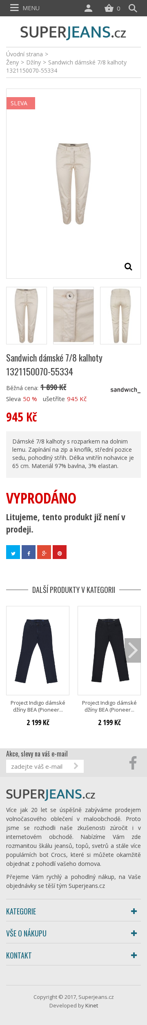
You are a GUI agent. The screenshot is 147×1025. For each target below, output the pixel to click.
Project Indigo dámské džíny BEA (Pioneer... (38, 706)
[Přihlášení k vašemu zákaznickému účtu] (90, 8)
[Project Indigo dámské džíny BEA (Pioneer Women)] (37, 650)
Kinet (91, 1005)
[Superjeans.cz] (73, 32)
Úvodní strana (24, 54)
